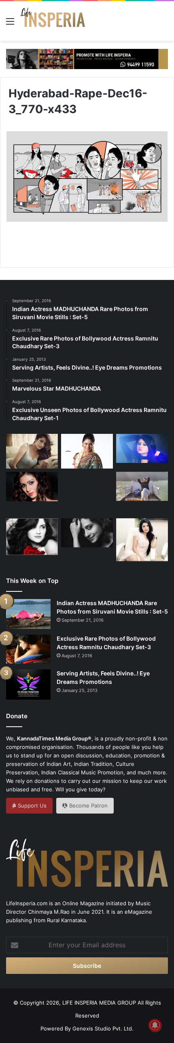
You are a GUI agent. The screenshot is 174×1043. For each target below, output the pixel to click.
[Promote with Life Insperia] (87, 58)
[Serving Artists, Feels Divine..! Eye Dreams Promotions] (28, 684)
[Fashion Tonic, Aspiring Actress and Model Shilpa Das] (142, 448)
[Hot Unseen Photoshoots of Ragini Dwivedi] (32, 451)
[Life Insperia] (52, 21)
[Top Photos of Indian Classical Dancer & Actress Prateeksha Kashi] (87, 532)
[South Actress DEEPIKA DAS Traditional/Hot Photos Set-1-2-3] (87, 451)
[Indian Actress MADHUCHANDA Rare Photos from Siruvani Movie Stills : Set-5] (28, 614)
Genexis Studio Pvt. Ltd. (103, 1028)
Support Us (31, 805)
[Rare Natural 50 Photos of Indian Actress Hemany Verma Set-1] (142, 539)
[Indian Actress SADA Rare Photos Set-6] (32, 486)
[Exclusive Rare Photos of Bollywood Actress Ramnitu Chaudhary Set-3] (28, 649)
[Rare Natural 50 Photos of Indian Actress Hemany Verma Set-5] (142, 486)
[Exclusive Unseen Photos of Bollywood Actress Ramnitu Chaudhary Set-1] (32, 536)
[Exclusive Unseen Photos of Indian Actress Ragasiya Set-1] (87, 493)
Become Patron (88, 805)
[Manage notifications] (155, 1025)
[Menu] (10, 24)
